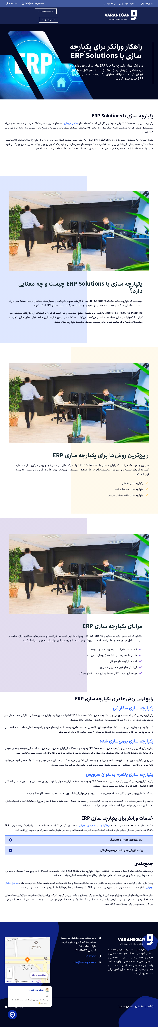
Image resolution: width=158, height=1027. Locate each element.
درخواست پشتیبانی (127, 3)
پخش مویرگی (71, 123)
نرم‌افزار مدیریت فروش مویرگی (94, 826)
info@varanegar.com (84, 962)
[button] (79, 840)
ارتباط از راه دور (110, 3)
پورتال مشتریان (147, 3)
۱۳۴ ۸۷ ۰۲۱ (90, 956)
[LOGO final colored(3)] (121, 12)
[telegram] (6, 1007)
